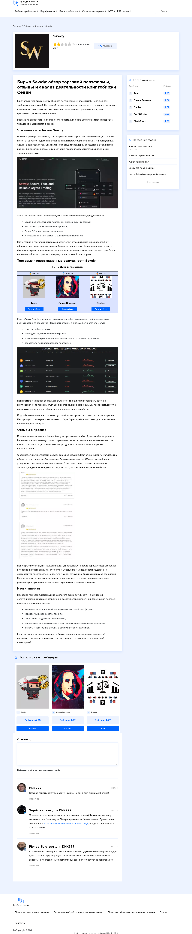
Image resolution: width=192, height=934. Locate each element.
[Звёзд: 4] (66, 44)
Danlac (137, 107)
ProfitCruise (140, 114)
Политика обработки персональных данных (131, 912)
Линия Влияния (142, 100)
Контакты (20, 923)
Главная (17, 26)
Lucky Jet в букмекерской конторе (147, 174)
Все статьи (153, 182)
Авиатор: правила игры (141, 155)
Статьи (163, 912)
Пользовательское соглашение (32, 912)
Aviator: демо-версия (140, 146)
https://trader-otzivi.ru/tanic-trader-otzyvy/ (66, 823)
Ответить (34, 798)
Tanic (137, 93)
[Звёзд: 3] (62, 44)
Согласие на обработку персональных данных (79, 912)
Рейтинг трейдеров (25, 11)
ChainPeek (140, 121)
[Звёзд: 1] (55, 44)
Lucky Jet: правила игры (141, 167)
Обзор (32, 728)
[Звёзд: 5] (69, 44)
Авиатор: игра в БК (139, 161)
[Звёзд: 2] (58, 44)
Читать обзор (34, 309)
